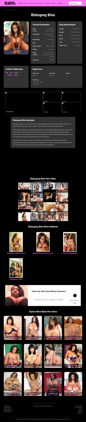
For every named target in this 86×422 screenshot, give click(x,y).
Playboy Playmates (8, 410)
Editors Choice (32, 3)
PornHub (16, 75)
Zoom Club (47, 3)
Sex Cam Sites (67, 419)
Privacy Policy (79, 406)
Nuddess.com (40, 419)
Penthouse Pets (7, 408)
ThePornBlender (33, 419)
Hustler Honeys (7, 407)
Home (5, 9)
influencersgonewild (58, 419)
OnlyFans (10, 75)
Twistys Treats (7, 411)
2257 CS (80, 410)
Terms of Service (78, 407)
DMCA (80, 408)
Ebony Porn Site (48, 419)
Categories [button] (40, 3)
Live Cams (60, 3)
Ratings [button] (53, 3)
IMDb (7, 72)
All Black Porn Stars (23, 3)
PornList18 (25, 419)
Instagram (16, 72)
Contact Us (79, 413)
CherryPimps (7, 406)
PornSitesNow (19, 419)
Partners (80, 411)
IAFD (11, 72)
